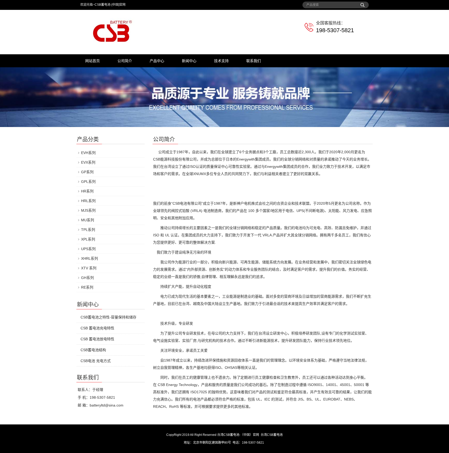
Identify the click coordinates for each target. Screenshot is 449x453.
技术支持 (221, 61)
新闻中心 (189, 61)
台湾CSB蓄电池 (272, 435)
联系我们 (253, 61)
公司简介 (124, 61)
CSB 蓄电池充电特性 (97, 328)
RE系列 (87, 287)
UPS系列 (88, 249)
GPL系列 (88, 181)
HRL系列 (88, 201)
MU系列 (87, 220)
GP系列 (87, 172)
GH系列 (87, 278)
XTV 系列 (88, 268)
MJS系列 (88, 210)
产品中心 (157, 61)
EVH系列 (88, 153)
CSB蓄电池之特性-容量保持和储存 (108, 317)
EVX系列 (88, 162)
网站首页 (92, 61)
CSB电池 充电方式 (96, 361)
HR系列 (87, 191)
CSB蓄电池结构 (93, 350)
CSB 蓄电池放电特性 (97, 339)
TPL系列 (88, 230)
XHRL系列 (89, 258)
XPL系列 (88, 239)
